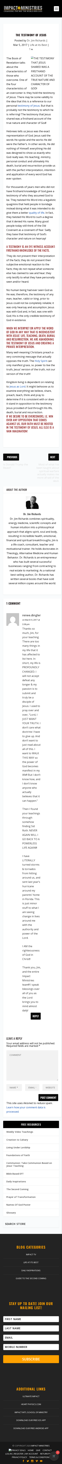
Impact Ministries (40, 1445)
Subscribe (31, 1359)
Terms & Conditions (39, 1457)
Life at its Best (38, 45)
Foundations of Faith (18, 1155)
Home (31, 1450)
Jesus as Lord (17, 386)
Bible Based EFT (15, 1173)
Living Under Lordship (18, 1147)
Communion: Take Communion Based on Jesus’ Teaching (29, 1164)
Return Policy (47, 1453)
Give (38, 1450)
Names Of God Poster (18, 1204)
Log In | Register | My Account (21, 1453)
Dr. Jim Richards (36, 40)
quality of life (36, 212)
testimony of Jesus (29, 105)
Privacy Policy (19, 1457)
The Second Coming (17, 1189)
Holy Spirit (41, 361)
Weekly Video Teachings (19, 1131)
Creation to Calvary (17, 1139)
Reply (36, 1016)
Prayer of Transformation (21, 1196)
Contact (47, 1450)
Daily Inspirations (16, 1181)
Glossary (11, 1212)
